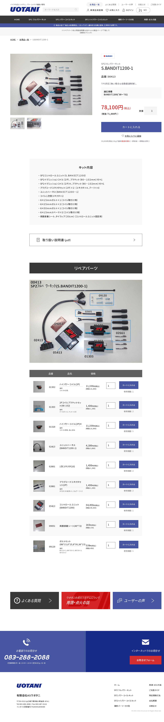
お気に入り (114, 10)
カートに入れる (131, 127)
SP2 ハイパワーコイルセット (96, 19)
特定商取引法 (155, 695)
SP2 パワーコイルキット (65, 19)
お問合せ (152, 706)
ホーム (117, 685)
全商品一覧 (95, 4)
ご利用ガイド (156, 4)
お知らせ (142, 4)
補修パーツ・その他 (126, 19)
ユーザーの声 (127, 4)
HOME (17, 19)
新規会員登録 (96, 10)
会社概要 (153, 700)
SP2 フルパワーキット (37, 19)
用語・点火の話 (150, 19)
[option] (51, 84)
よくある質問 (110, 4)
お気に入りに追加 (133, 135)
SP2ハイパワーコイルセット (125, 700)
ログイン (130, 10)
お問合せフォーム (145, 660)
